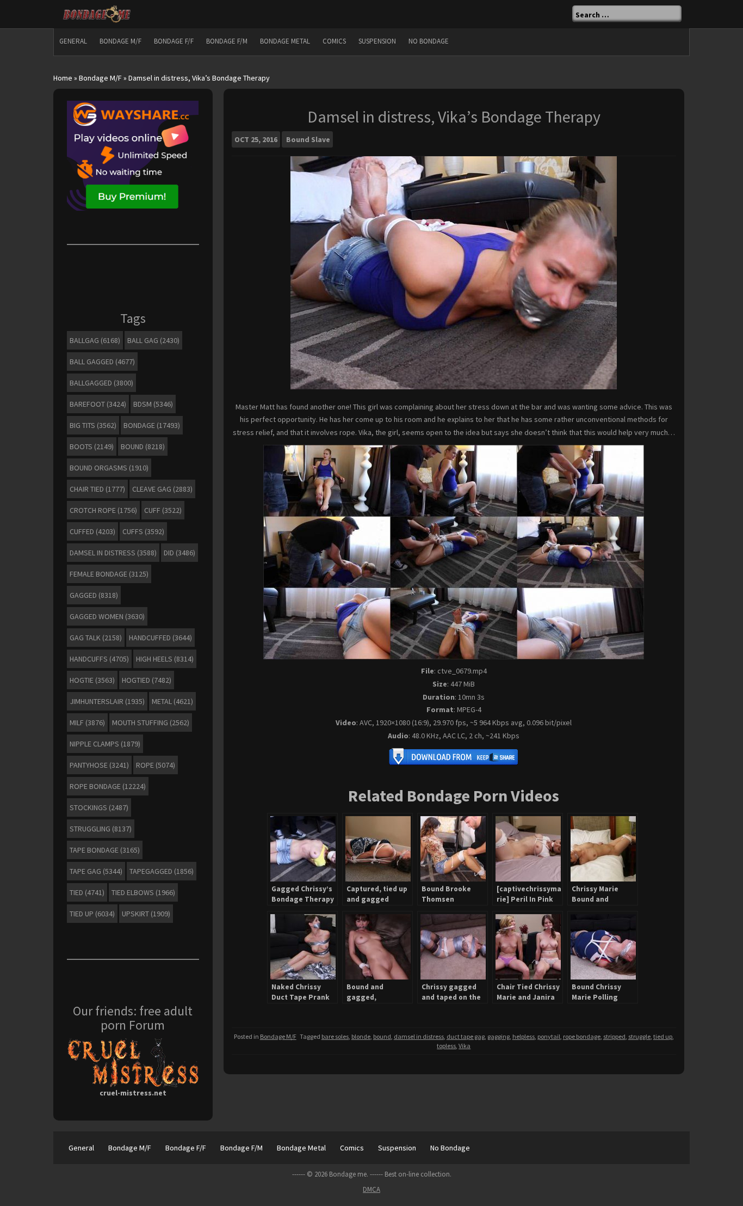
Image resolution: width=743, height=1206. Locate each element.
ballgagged (101, 383)
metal (172, 701)
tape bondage (105, 850)
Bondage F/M (226, 41)
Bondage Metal (285, 41)
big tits (93, 425)
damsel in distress (419, 1036)
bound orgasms (109, 468)
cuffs (143, 531)
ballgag (95, 340)
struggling (101, 829)
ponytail (548, 1036)
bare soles (335, 1036)
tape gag (96, 871)
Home (62, 78)
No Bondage (428, 41)
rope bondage (581, 1036)
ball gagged (102, 361)
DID (179, 553)
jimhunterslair (107, 701)
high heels (165, 659)
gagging (498, 1036)
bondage (151, 425)
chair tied (97, 489)
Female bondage (109, 574)
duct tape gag (466, 1036)
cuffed (92, 531)
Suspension (377, 41)
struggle (639, 1036)
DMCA (371, 1189)
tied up (662, 1036)
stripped (614, 1036)
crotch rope (103, 510)
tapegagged (161, 871)
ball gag (153, 340)
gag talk (96, 637)
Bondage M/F (120, 41)
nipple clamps (105, 744)
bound (382, 1036)
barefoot (98, 404)
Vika (464, 1046)
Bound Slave (308, 139)
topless (446, 1046)
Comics (334, 41)
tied (87, 892)
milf (87, 722)
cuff (163, 510)
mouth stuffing (150, 722)
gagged (94, 595)
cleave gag (162, 489)
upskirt (146, 914)
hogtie (92, 680)
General (73, 41)
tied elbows (143, 892)
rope (155, 765)
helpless (523, 1036)
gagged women (107, 616)
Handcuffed (160, 637)
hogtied (146, 680)
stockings (99, 807)
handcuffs (99, 659)
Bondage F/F (174, 41)
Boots (92, 446)
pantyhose (99, 765)
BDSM (153, 404)
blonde (360, 1036)
